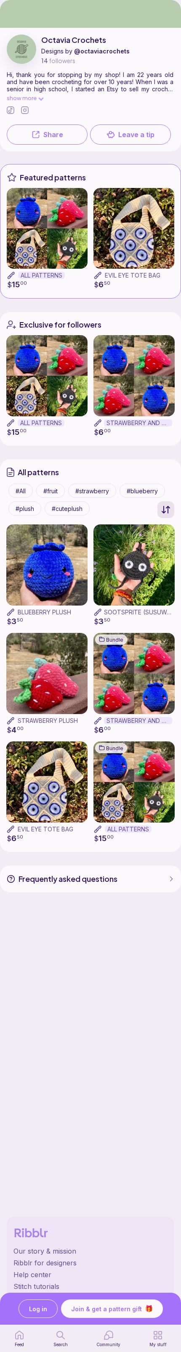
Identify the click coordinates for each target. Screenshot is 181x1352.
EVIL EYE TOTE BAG (132, 275)
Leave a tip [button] (136, 134)
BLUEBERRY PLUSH (44, 612)
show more (22, 97)
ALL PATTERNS (41, 275)
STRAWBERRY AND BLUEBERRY (139, 422)
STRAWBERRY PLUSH (48, 720)
